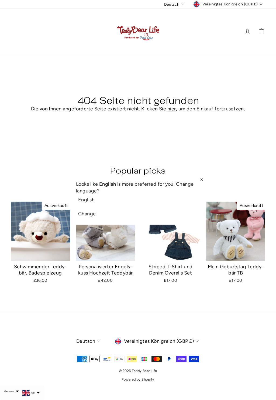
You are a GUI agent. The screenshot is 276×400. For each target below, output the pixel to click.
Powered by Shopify (138, 379)
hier (171, 109)
